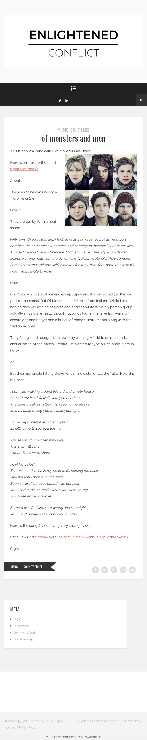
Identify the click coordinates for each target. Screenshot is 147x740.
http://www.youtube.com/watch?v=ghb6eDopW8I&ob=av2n (78, 537)
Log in (17, 619)
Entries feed (21, 626)
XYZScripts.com (93, 737)
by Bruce (36, 567)
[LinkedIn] (67, 100)
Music (63, 130)
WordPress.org (23, 639)
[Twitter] (60, 100)
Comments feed (24, 632)
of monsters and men (73, 138)
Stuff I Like (80, 130)
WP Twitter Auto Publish (58, 737)
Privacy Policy (27, 727)
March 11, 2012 (20, 567)
